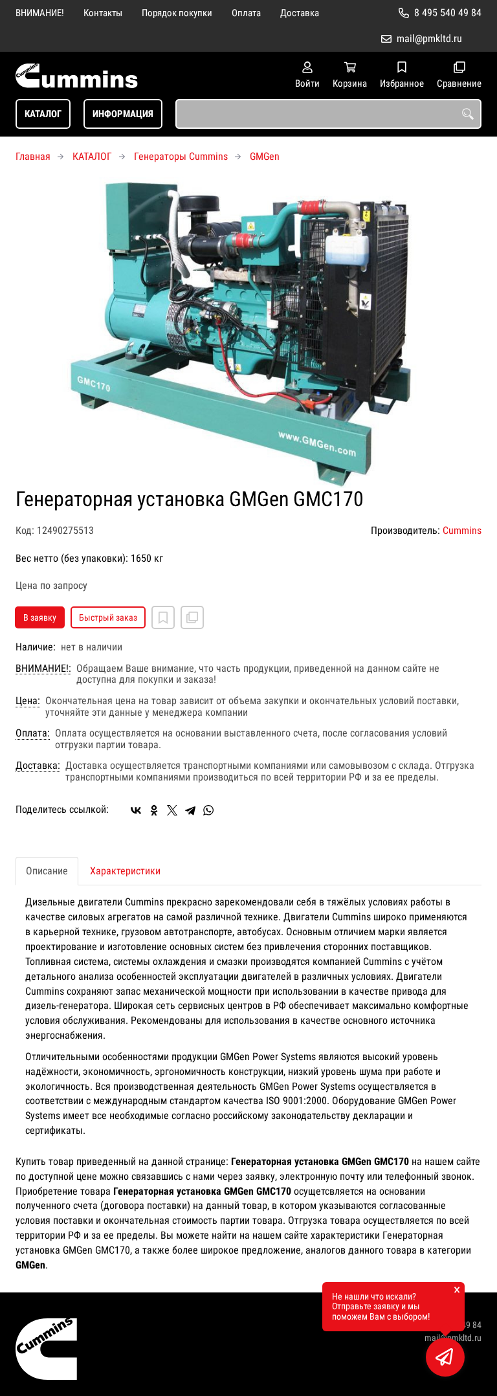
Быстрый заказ (108, 617)
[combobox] (328, 114)
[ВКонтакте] (136, 810)
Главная (33, 156)
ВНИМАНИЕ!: (43, 668)
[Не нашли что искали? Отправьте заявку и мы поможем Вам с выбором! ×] (445, 1357)
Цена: (28, 701)
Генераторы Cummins (181, 156)
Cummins (462, 530)
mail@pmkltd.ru (429, 38)
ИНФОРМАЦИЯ (123, 114)
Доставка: (38, 765)
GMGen (265, 156)
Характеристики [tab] (125, 871)
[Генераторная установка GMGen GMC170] (248, 332)
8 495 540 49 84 (447, 12)
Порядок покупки (177, 13)
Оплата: (33, 733)
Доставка (299, 13)
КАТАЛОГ (43, 114)
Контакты (102, 13)
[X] (172, 810)
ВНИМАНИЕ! (40, 13)
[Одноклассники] (154, 810)
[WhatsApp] (208, 810)
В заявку (39, 617)
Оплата (246, 13)
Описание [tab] (47, 871)
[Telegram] (190, 810)
